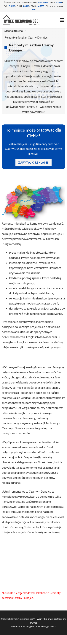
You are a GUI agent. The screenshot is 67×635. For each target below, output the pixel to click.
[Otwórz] (62, 20)
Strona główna (13, 30)
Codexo (37, 626)
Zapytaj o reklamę (33, 162)
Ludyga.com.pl (49, 626)
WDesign (27, 626)
